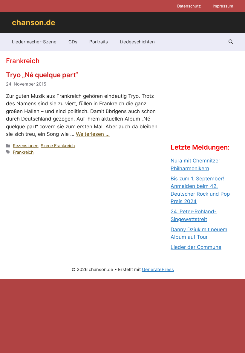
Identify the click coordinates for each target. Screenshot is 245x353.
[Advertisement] (208, 102)
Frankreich (23, 152)
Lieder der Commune (196, 247)
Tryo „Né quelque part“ (42, 75)
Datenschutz (189, 6)
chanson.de (33, 22)
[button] (231, 42)
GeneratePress (158, 269)
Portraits (98, 42)
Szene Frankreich (58, 145)
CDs (72, 42)
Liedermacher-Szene (34, 42)
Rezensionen (25, 145)
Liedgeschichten (137, 42)
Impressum (223, 6)
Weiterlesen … (93, 134)
